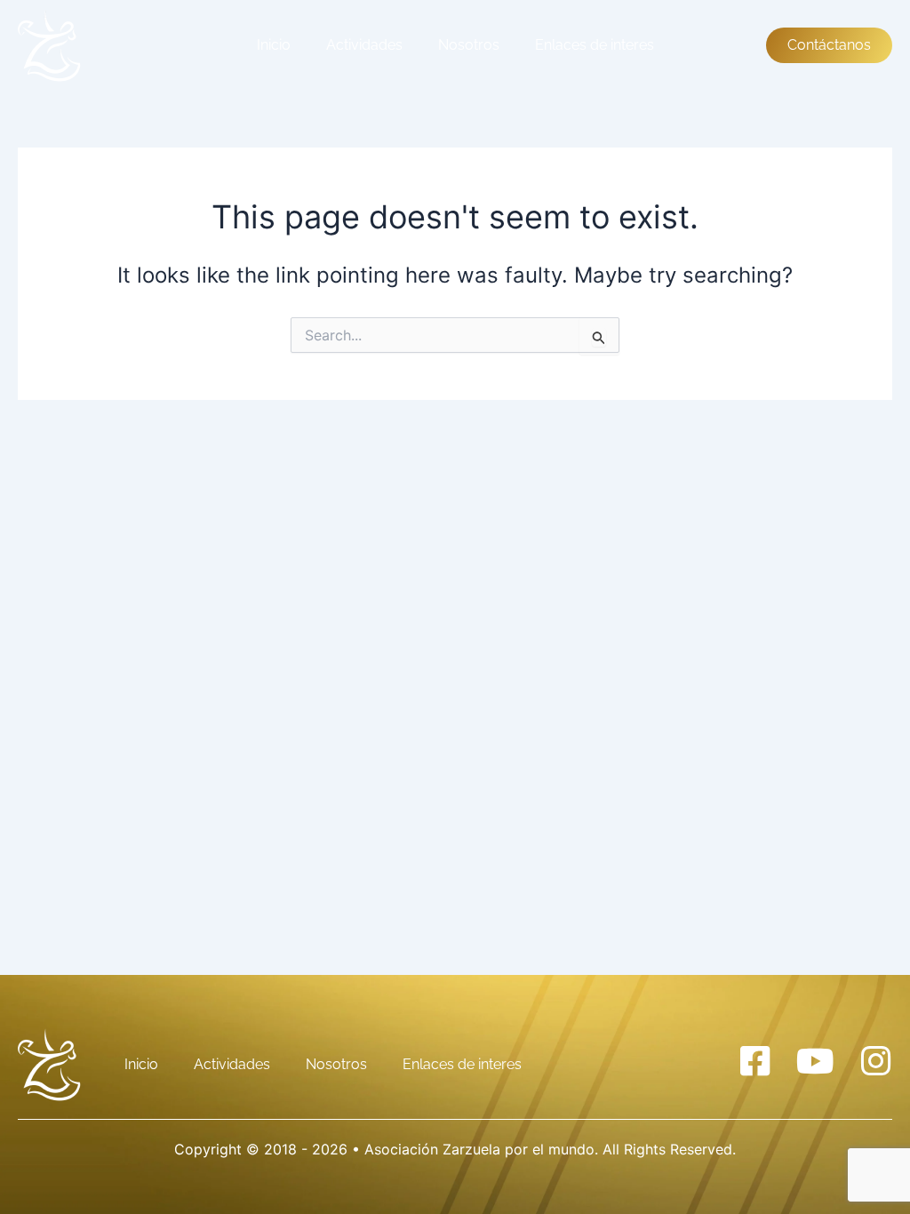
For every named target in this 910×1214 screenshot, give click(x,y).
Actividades (364, 44)
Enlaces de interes (594, 44)
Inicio (274, 44)
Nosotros (468, 44)
